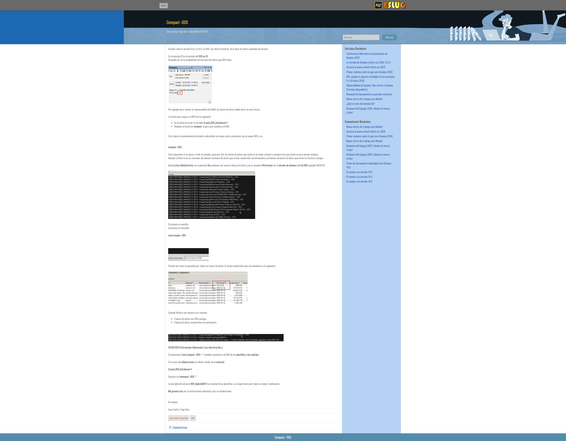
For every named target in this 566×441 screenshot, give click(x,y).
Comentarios (180, 427)
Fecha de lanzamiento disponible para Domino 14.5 (368, 165)
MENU (163, 5)
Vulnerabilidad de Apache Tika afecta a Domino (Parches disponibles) (369, 87)
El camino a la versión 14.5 (359, 172)
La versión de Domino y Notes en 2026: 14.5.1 (368, 62)
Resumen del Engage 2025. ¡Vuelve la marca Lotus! (368, 110)
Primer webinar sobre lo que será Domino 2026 (369, 72)
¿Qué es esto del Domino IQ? (360, 103)
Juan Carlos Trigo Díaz (178, 418)
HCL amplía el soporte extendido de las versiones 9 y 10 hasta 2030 (370, 79)
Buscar (389, 37)
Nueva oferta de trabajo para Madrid (364, 99)
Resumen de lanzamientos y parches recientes (369, 94)
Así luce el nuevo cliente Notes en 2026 (365, 67)
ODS (193, 418)
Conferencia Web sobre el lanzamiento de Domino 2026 (366, 56)
